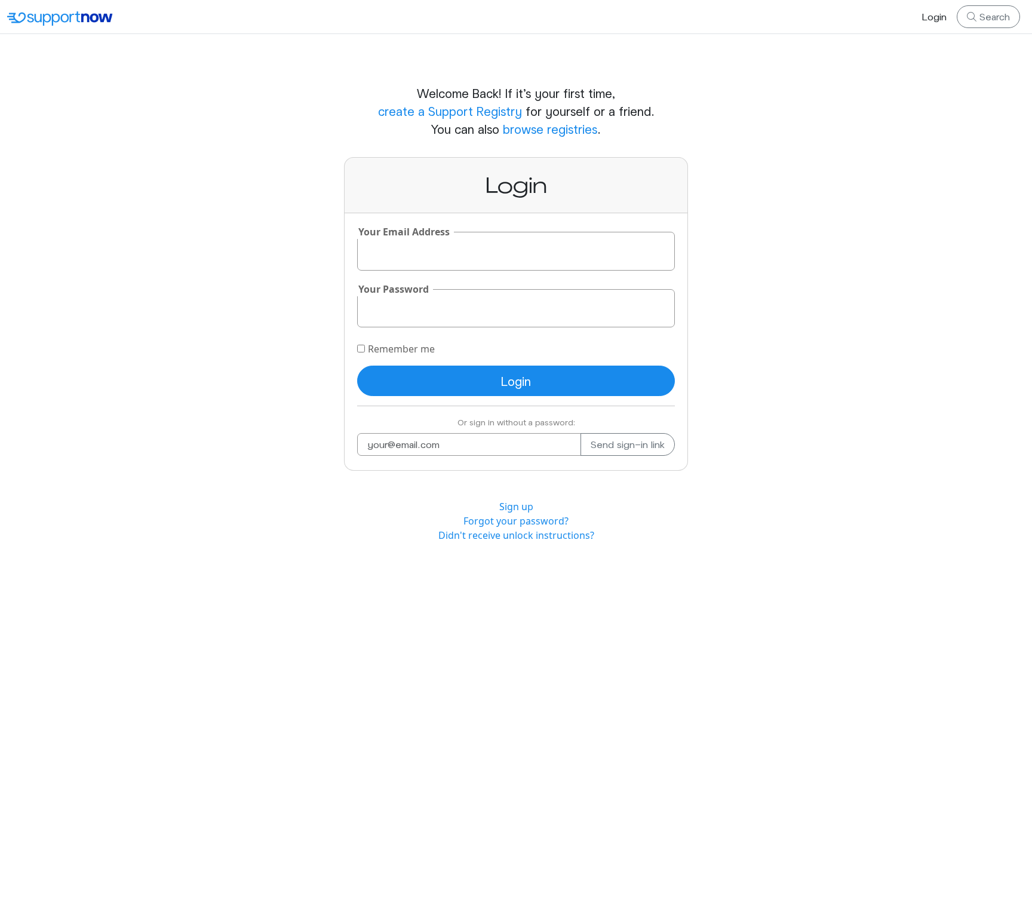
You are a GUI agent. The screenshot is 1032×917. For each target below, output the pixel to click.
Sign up (516, 506)
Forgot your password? (516, 520)
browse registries (550, 129)
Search (993, 16)
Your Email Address (404, 231)
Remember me (401, 348)
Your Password (393, 289)
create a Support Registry (450, 111)
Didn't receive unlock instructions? (516, 535)
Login (934, 16)
